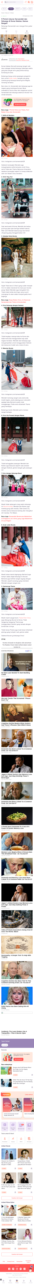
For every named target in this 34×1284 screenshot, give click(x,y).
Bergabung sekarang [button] (20, 104)
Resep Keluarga (6, 1248)
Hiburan (4, 8)
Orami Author (21, 58)
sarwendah (4, 1045)
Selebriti (18, 8)
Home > (3, 13)
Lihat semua (29, 1094)
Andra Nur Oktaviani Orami (22, 60)
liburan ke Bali (8, 506)
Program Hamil (22, 1224)
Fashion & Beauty (22, 1248)
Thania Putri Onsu (25, 618)
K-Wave (11, 8)
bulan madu (13, 78)
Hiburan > (7, 13)
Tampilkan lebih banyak (17, 1198)
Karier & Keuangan (7, 1224)
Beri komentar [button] (18, 1059)
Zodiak (24, 8)
